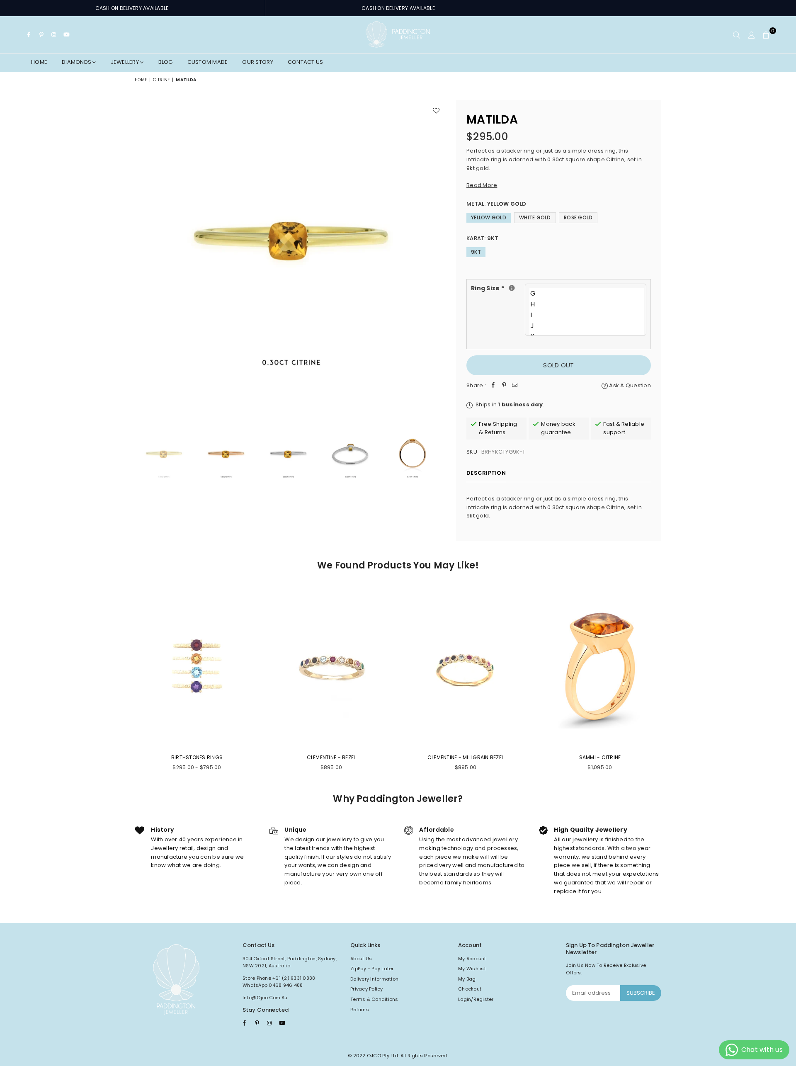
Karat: (482, 238)
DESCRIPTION (486, 473)
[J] (586, 326)
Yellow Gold (488, 217)
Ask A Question (629, 385)
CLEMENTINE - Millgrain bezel (465, 757)
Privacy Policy (366, 989)
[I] (586, 315)
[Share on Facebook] (493, 385)
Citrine (161, 80)
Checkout (469, 989)
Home (39, 62)
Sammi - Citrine (600, 757)
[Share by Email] (515, 385)
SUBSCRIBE (640, 993)
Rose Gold (578, 217)
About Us (361, 958)
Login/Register (476, 999)
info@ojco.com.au (265, 997)
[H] (586, 304)
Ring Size (498, 288)
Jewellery (126, 62)
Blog (165, 62)
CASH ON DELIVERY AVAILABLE (132, 8)
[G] (586, 293)
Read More (481, 185)
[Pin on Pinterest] (504, 385)
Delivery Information (374, 979)
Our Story (257, 62)
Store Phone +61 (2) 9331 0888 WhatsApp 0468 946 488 (279, 982)
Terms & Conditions (374, 999)
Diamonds (77, 62)
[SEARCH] (736, 35)
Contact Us (305, 62)
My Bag (467, 979)
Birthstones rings (197, 757)
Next (438, 255)
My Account (472, 958)
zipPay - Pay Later (372, 968)
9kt (476, 251)
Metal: (496, 204)
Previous (142, 255)
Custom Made (207, 62)
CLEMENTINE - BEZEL (331, 757)
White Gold (535, 217)
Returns (359, 1009)
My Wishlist (472, 968)
